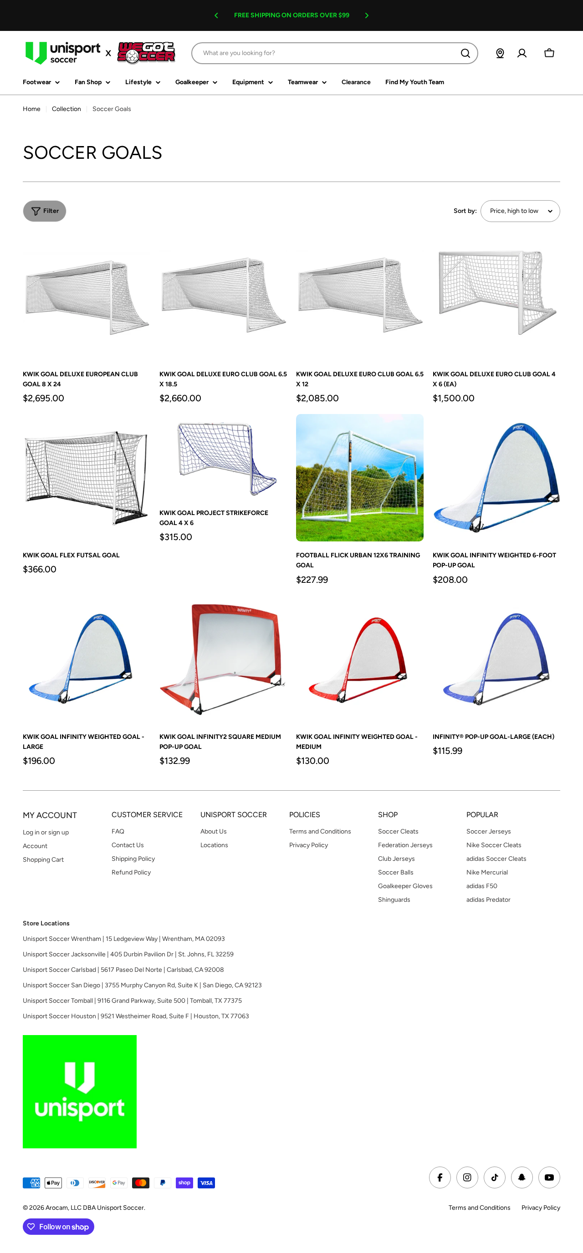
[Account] (522, 53)
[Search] (465, 53)
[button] (216, 15)
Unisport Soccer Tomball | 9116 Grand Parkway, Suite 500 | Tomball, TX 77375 (132, 1001)
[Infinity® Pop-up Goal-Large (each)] (496, 659)
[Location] (500, 53)
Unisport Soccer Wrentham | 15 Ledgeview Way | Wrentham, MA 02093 (124, 939)
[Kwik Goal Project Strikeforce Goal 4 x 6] (223, 456)
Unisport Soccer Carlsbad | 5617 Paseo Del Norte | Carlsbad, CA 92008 (123, 970)
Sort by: (465, 211)
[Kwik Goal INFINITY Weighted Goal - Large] (86, 659)
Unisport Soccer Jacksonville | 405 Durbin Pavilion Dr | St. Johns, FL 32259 (128, 954)
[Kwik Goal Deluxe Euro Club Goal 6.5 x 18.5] (223, 296)
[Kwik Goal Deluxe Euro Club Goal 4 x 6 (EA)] (496, 296)
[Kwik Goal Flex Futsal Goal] (86, 477)
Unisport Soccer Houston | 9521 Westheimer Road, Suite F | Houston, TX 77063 (136, 1016)
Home (32, 109)
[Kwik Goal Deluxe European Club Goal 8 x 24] (86, 296)
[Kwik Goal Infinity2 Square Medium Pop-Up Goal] (223, 659)
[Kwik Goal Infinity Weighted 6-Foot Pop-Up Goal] (496, 477)
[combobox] (334, 53)
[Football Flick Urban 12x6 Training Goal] (360, 477)
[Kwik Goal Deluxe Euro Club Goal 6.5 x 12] (360, 296)
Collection (66, 109)
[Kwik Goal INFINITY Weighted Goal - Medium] (360, 659)
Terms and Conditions (480, 1208)
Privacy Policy (541, 1208)
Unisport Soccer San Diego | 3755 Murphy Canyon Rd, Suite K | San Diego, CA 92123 (142, 985)
